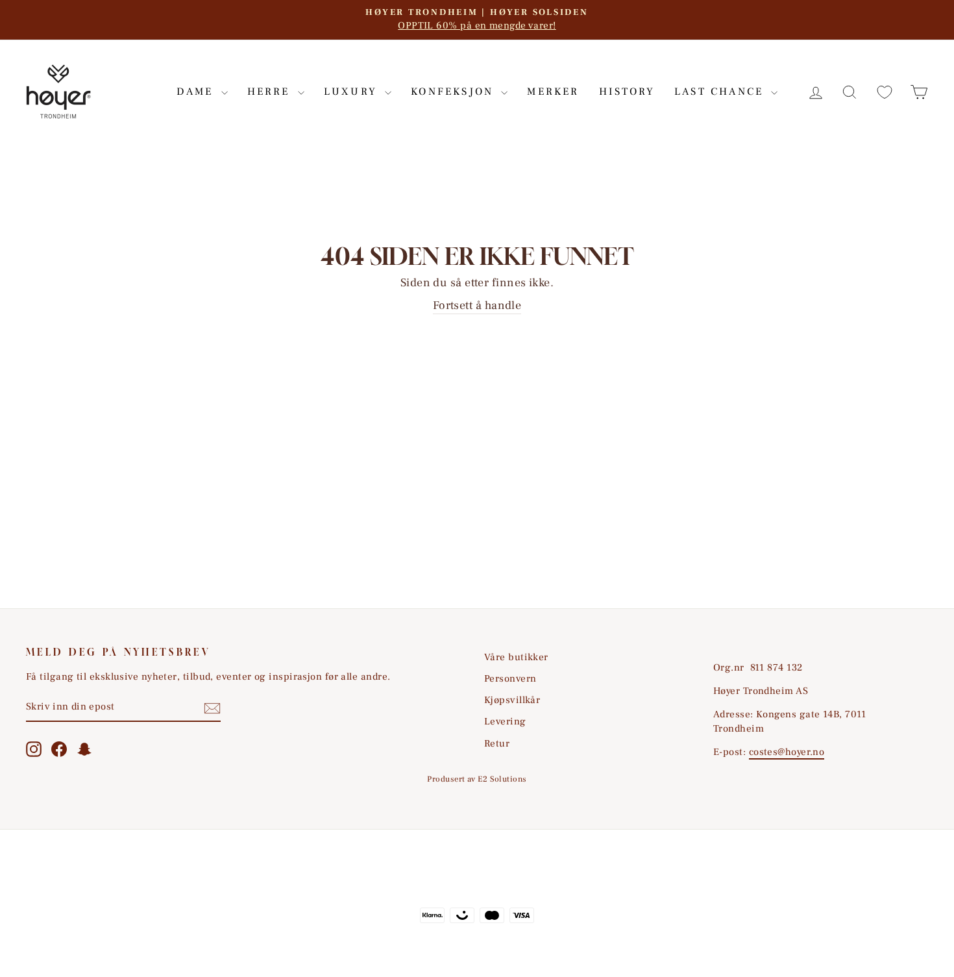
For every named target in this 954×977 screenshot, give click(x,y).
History (627, 91)
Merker (553, 91)
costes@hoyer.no (787, 751)
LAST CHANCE (721, 91)
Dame (197, 91)
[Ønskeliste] (884, 92)
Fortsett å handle (477, 305)
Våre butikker (516, 656)
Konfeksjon (454, 91)
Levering (505, 721)
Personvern (510, 678)
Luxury (353, 91)
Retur (496, 743)
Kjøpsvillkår (512, 699)
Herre (271, 91)
